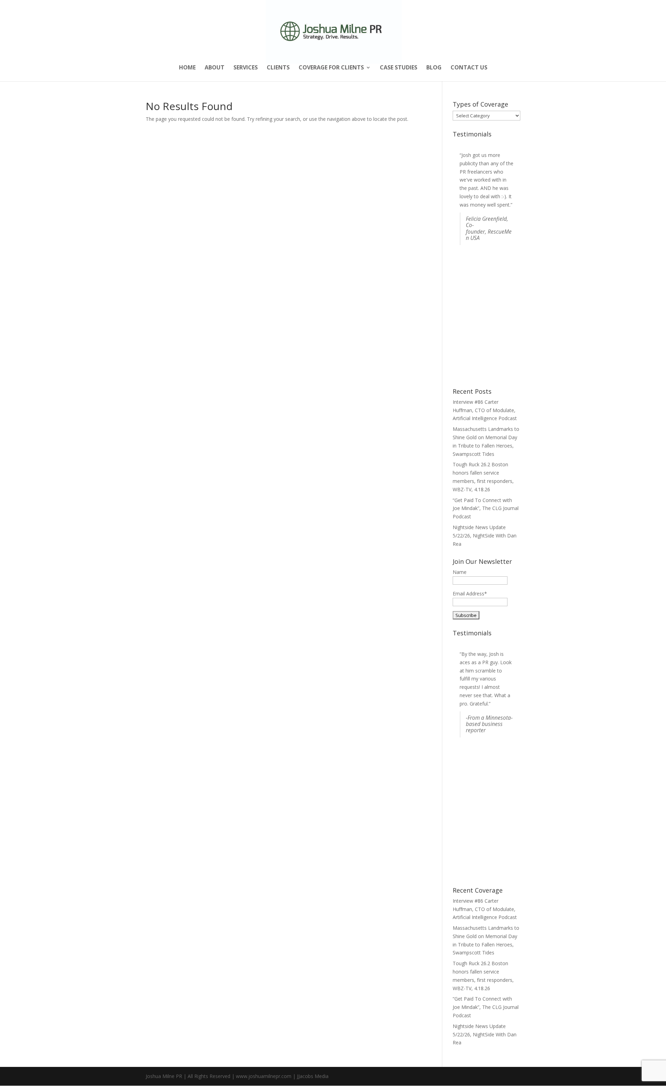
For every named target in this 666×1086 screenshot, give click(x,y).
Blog (434, 68)
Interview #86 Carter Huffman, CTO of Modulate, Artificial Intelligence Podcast (485, 410)
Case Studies (398, 68)
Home (187, 68)
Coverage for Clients (331, 68)
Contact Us (469, 68)
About (214, 68)
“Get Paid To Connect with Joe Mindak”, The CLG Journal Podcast (486, 508)
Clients (278, 68)
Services (245, 68)
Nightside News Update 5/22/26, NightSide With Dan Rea (484, 535)
